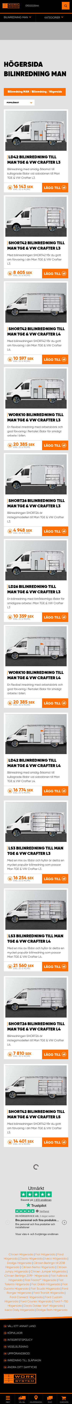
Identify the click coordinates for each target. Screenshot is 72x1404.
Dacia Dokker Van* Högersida (43, 1305)
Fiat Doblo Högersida (45, 1284)
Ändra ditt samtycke (22, 1367)
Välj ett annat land (21, 1326)
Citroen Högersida (21, 1254)
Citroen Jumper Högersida (48, 1271)
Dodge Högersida (19, 1263)
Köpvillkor (14, 1332)
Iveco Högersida (56, 1258)
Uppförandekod (18, 1353)
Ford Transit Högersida (48, 1293)
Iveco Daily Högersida (19, 1310)
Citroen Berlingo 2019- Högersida (26, 1275)
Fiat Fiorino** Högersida (40, 1280)
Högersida (55, 91)
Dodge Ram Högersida (51, 1310)
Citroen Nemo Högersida (38, 1267)
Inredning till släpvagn (24, 1360)
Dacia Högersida (31, 1258)
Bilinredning (39, 91)
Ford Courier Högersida (36, 1301)
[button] (19, 102)
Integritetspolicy (19, 1339)
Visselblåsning (17, 1346)
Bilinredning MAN (19, 91)
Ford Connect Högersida (26, 1297)
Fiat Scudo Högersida (45, 1288)
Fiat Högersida (45, 1254)
